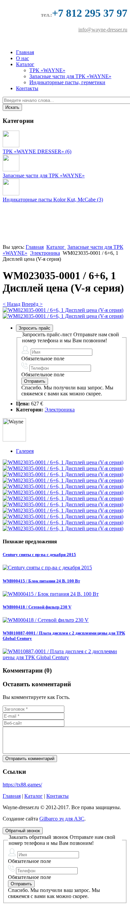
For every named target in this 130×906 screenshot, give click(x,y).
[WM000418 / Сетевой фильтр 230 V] (46, 620)
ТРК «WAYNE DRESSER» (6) (37, 151)
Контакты (27, 88)
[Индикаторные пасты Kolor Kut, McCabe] (11, 193)
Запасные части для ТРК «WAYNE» (70, 76)
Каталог (25, 64)
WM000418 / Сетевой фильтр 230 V (37, 606)
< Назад (11, 304)
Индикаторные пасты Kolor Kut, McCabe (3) (53, 199)
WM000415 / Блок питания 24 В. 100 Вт (41, 580)
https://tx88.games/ (22, 784)
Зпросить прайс (34, 328)
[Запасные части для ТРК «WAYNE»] (11, 169)
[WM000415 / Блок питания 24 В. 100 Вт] (51, 594)
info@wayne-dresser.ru (102, 29)
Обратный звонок (22, 830)
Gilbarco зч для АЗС (61, 819)
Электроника (45, 253)
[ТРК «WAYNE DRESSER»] (11, 145)
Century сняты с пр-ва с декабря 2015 (39, 554)
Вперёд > (32, 304)
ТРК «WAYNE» (47, 70)
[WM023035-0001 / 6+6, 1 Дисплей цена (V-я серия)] (63, 310)
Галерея (25, 451)
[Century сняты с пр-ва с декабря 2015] (47, 567)
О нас (22, 58)
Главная (25, 52)
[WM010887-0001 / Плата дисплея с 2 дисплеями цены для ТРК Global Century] (65, 657)
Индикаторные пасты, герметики (67, 82)
